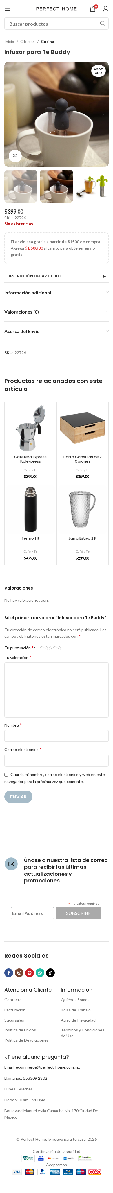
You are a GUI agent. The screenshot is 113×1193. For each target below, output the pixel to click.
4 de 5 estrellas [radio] (55, 648)
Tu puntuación (19, 647)
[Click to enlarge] (15, 156)
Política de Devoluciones (26, 1040)
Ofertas (27, 41)
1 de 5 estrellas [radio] (42, 648)
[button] (10, 114)
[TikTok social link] (50, 972)
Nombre (13, 725)
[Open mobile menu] (7, 9)
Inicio (9, 41)
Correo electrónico (22, 749)
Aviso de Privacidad (78, 1020)
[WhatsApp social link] (40, 972)
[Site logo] (56, 8)
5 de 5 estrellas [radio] (59, 648)
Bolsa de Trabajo (76, 1009)
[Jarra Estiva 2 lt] (82, 509)
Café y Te (30, 470)
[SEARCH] (102, 23)
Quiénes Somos (75, 999)
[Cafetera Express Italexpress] (30, 428)
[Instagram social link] (19, 972)
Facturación (14, 1009)
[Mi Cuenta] (106, 9)
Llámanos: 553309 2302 (25, 1078)
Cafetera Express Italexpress (30, 459)
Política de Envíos (20, 1029)
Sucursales (14, 1020)
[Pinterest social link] (29, 972)
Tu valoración (17, 657)
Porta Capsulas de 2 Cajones (82, 459)
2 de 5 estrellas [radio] (46, 648)
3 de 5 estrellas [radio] (50, 648)
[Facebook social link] (8, 972)
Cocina (47, 41)
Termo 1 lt (30, 538)
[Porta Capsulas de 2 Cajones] (82, 428)
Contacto (13, 999)
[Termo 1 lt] (30, 509)
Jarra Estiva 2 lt (82, 538)
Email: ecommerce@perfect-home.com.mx (42, 1067)
